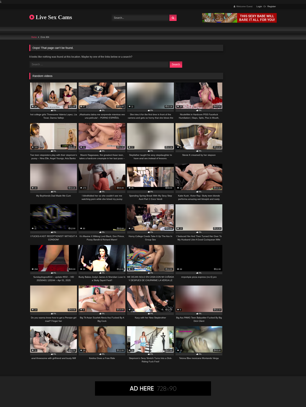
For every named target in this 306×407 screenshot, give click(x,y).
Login (259, 6)
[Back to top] (296, 398)
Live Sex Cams (53, 17)
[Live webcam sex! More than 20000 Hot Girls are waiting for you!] (239, 21)
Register (271, 6)
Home (34, 37)
